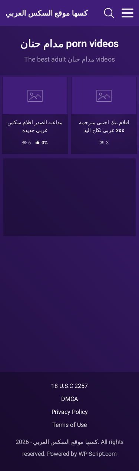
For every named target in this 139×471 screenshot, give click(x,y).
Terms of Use (69, 424)
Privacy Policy (70, 411)
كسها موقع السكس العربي (44, 13)
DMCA (69, 398)
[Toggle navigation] (127, 13)
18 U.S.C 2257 (69, 385)
